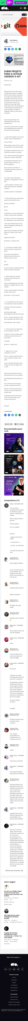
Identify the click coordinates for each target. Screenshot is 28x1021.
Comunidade (14, 985)
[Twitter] (12, 49)
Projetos (14, 982)
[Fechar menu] (21, 8)
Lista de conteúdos (8, 14)
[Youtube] (14, 969)
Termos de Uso (14, 999)
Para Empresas (14, 987)
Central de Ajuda (14, 997)
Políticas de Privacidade (14, 1002)
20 (8, 424)
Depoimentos (14, 990)
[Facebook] (9, 49)
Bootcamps (14, 980)
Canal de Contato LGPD (14, 1004)
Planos (14, 977)
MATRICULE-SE (20, 3)
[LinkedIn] (5, 49)
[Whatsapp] (16, 49)
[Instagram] (22, 969)
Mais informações (13, 957)
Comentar (23, 424)
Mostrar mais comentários (13, 870)
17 (17, 424)
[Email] (20, 49)
